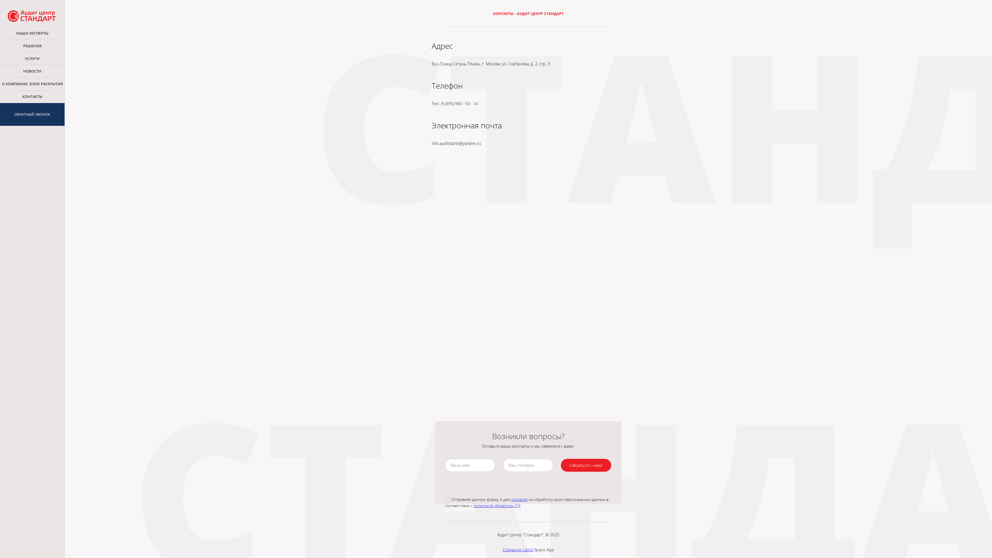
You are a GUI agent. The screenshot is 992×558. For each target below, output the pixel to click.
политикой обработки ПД (497, 505)
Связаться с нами (586, 465)
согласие (520, 499)
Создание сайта (518, 550)
